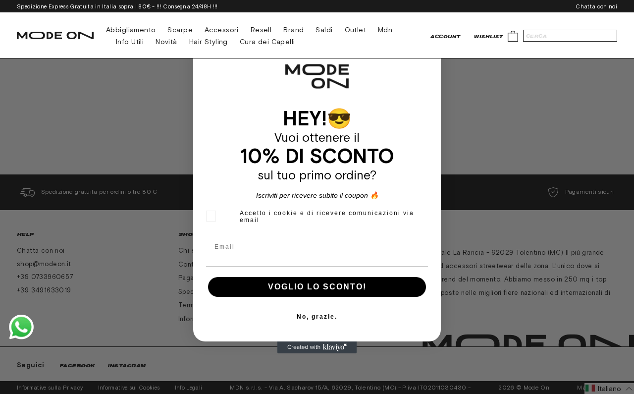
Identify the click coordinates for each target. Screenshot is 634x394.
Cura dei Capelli (267, 42)
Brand (293, 30)
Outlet (356, 30)
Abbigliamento (131, 30)
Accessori (222, 30)
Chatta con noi (596, 6)
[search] (570, 36)
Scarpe (180, 30)
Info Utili (130, 42)
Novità (166, 42)
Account (445, 36)
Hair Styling (208, 42)
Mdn (385, 30)
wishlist (488, 36)
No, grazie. (317, 316)
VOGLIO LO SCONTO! (317, 286)
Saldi (324, 30)
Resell (261, 30)
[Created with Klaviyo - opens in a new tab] (317, 347)
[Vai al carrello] (513, 35)
